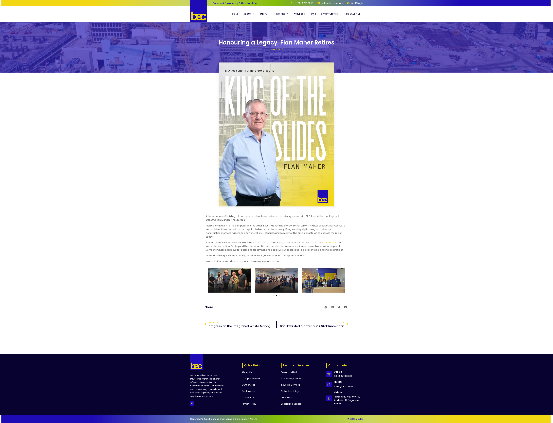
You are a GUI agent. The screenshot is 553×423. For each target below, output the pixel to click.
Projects (299, 14)
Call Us (338, 371)
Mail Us (338, 382)
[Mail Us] (329, 384)
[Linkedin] (192, 403)
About (247, 14)
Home (235, 14)
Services (280, 14)
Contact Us (353, 14)
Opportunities (329, 14)
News (313, 14)
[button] (209, 281)
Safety (263, 14)
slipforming (331, 242)
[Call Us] (329, 374)
